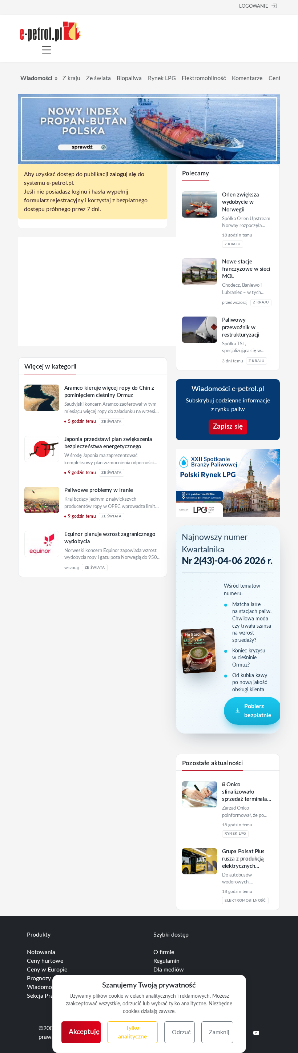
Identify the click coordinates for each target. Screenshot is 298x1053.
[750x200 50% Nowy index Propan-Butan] (149, 129)
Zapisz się (228, 426)
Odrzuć (181, 1032)
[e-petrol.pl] (50, 31)
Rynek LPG (162, 78)
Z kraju (71, 78)
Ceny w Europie (47, 970)
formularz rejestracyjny (54, 200)
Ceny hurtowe (45, 961)
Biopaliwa (129, 78)
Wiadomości (36, 78)
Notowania (41, 952)
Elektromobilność (204, 78)
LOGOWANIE (253, 6)
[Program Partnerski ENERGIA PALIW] (101, 344)
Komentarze (247, 78)
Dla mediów (168, 970)
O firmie (163, 952)
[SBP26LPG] (228, 482)
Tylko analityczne (132, 1032)
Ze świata (98, 78)
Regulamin (166, 961)
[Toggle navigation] (46, 49)
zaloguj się (123, 174)
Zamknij (219, 1032)
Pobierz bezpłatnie (257, 710)
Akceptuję (84, 1032)
